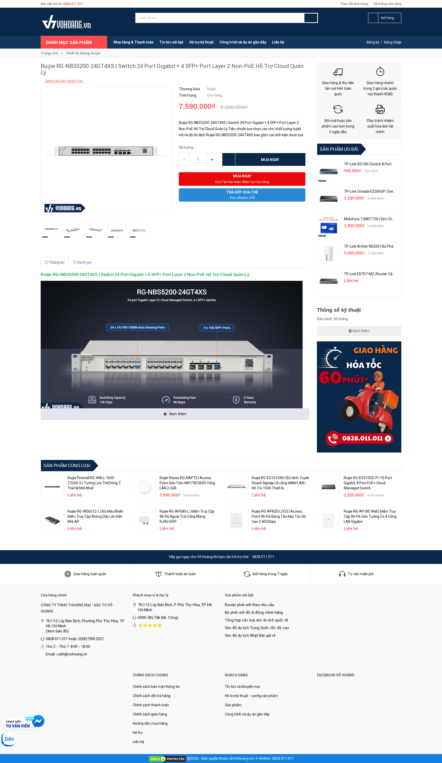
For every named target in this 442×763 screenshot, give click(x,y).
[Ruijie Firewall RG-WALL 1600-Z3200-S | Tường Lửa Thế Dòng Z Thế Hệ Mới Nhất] (52, 486)
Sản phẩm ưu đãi (339, 149)
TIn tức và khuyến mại (242, 687)
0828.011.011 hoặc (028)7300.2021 (75, 639)
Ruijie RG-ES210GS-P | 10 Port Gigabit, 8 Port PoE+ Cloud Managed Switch (368, 483)
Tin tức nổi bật (171, 42)
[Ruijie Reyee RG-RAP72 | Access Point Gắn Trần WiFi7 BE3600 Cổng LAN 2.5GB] (144, 486)
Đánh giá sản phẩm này (64, 81)
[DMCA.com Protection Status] (167, 758)
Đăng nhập (392, 42)
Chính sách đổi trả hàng (151, 696)
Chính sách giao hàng (150, 714)
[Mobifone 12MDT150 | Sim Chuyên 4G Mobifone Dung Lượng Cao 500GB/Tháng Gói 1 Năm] (328, 226)
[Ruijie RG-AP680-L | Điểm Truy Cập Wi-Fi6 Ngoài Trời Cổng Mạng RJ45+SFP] (144, 520)
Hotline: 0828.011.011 (276, 758)
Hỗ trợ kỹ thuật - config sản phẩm (251, 696)
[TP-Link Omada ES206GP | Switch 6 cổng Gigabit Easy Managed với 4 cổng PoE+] (328, 199)
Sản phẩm (233, 705)
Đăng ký (373, 42)
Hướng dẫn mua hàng (150, 723)
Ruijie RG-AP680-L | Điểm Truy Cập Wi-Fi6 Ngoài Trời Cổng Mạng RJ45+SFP (187, 516)
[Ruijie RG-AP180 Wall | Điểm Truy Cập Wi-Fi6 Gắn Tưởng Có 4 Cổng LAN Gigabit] (328, 520)
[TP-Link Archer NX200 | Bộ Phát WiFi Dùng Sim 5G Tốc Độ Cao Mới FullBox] (328, 254)
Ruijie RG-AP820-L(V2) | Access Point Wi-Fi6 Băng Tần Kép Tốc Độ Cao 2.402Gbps (279, 516)
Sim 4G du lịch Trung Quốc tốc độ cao (257, 628)
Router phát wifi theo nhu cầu (249, 605)
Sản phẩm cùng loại (67, 465)
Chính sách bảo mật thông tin (156, 687)
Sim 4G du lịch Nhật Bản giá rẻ (250, 635)
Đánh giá (84, 262)
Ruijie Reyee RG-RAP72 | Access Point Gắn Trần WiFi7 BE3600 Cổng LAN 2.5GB (187, 483)
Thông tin (56, 262)
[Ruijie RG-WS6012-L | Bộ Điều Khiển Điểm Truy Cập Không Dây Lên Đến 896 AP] (52, 520)
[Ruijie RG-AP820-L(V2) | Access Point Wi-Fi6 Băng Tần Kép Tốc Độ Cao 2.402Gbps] (236, 520)
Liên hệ (278, 42)
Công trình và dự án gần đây (242, 42)
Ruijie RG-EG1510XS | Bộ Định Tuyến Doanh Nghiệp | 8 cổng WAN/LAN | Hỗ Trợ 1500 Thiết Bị (280, 483)
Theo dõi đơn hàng (354, 4)
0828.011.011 (73, 4)
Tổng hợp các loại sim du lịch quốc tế (256, 620)
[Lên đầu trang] (428, 732)
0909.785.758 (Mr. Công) (158, 617)
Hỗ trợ (137, 733)
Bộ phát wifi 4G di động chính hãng (254, 612)
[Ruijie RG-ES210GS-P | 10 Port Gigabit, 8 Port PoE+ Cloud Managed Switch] (328, 486)
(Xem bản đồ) (57, 631)
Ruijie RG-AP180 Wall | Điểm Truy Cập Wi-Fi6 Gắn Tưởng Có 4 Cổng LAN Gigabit (370, 516)
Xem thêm (361, 331)
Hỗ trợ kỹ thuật (201, 42)
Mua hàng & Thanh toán (133, 42)
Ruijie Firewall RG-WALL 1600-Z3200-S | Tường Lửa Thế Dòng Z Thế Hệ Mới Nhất (94, 483)
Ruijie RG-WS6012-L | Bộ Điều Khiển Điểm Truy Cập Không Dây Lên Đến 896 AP (95, 516)
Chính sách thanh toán (151, 705)
